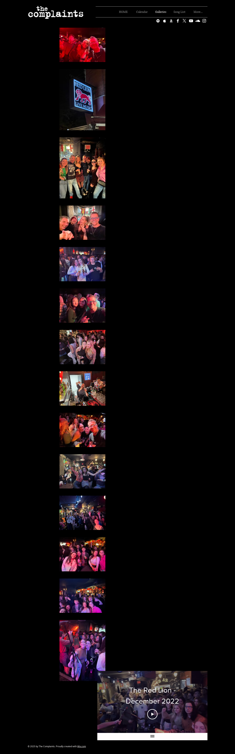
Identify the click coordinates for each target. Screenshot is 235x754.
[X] (184, 20)
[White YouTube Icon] (191, 20)
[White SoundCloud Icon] (197, 20)
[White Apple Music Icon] (164, 20)
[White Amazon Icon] (171, 20)
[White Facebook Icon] (177, 20)
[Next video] (200, 702)
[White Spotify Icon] (158, 20)
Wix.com (81, 746)
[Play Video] (152, 714)
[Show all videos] (152, 736)
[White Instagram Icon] (204, 20)
